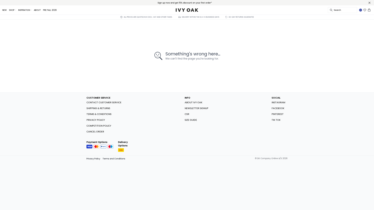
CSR (187, 114)
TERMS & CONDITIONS (98, 114)
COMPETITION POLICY (98, 125)
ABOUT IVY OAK (193, 102)
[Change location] (360, 10)
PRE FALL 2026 (50, 10)
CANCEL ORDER (95, 131)
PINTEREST (278, 114)
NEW (4, 10)
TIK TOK (276, 120)
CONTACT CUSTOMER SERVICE (103, 102)
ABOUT (37, 10)
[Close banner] (369, 3)
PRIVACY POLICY (95, 120)
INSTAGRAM (278, 102)
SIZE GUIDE (191, 120)
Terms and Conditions (114, 158)
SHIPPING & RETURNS (98, 108)
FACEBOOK (278, 108)
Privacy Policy (93, 158)
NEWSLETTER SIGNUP (196, 108)
